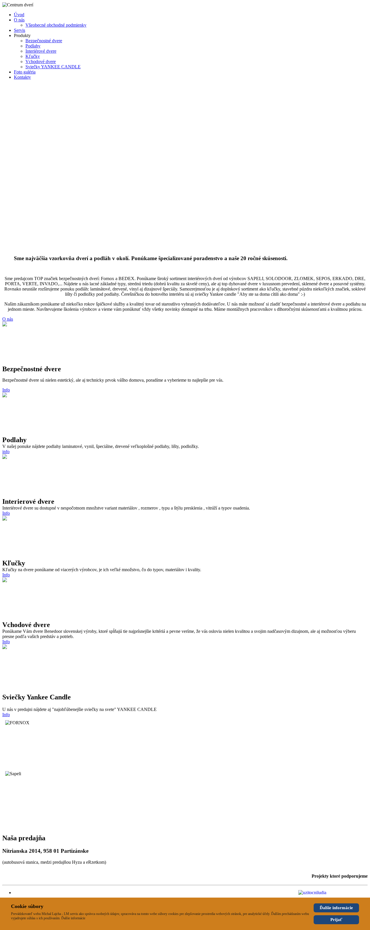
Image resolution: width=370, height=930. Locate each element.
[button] (185, 231)
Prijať (336, 919)
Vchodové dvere (40, 61)
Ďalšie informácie (336, 907)
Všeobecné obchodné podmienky (55, 25)
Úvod (19, 14)
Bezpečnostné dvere (43, 40)
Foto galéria (25, 71)
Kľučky (32, 56)
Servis (19, 30)
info (6, 451)
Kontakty (22, 77)
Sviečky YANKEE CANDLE (53, 66)
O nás (19, 19)
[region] (185, 167)
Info (6, 389)
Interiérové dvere (40, 51)
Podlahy (32, 45)
